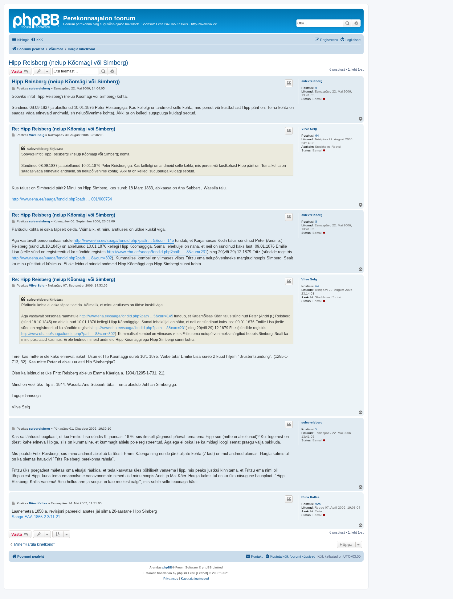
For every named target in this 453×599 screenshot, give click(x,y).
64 (317, 135)
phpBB (167, 567)
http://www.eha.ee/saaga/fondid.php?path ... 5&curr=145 (124, 240)
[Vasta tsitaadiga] (289, 83)
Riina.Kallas (310, 497)
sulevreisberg (311, 81)
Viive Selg (309, 128)
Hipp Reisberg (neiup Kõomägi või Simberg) (68, 62)
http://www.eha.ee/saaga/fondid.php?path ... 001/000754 (62, 199)
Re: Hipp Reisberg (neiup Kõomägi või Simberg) (63, 128)
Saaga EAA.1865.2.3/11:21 (36, 516)
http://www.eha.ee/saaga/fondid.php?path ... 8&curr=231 (157, 252)
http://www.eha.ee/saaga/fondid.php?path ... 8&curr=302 (62, 258)
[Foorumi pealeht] (36, 20)
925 (318, 504)
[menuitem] (37, 39)
